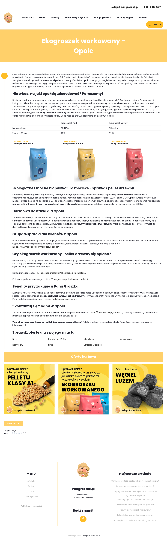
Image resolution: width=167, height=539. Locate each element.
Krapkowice (126, 339)
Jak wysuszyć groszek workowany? (135, 510)
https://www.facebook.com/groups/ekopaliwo (36, 246)
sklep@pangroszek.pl (124, 7)
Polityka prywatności (31, 506)
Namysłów (17, 344)
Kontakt (143, 17)
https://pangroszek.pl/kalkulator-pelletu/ (66, 279)
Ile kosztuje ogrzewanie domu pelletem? (135, 515)
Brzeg (15, 339)
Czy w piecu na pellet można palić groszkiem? (135, 520)
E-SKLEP (157, 24)
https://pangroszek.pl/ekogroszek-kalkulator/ (61, 272)
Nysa (50, 344)
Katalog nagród (125, 17)
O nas (42, 17)
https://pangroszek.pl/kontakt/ (106, 312)
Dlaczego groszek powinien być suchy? (135, 499)
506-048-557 (152, 7)
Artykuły (54, 17)
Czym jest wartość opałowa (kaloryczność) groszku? (135, 481)
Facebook (83, 519)
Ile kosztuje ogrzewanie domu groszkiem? (135, 486)
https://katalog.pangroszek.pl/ (60, 299)
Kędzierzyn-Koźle (57, 339)
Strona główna (31, 496)
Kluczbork (89, 339)
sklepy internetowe (91, 535)
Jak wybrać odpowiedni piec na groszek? (135, 504)
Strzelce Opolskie (93, 344)
